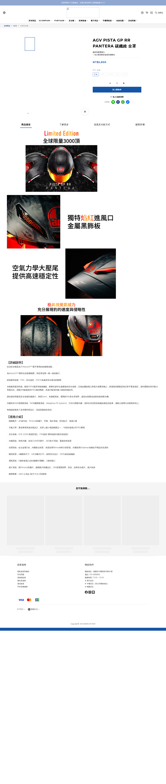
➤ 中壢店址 (89, 584)
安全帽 (71, 20)
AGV (15, 26)
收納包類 (120, 20)
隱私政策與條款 (23, 571)
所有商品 (32, 20)
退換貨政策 (21, 577)
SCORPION (44, 20)
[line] (113, 102)
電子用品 (94, 20)
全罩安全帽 (24, 26)
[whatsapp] (123, 102)
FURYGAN (59, 20)
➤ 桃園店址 (89, 587)
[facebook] (118, 102)
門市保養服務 (22, 587)
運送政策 (20, 584)
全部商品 (7, 26)
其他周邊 (132, 20)
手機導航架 (107, 20)
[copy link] (128, 102)
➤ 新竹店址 (89, 580)
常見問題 (20, 574)
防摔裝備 (82, 20)
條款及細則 (21, 580)
